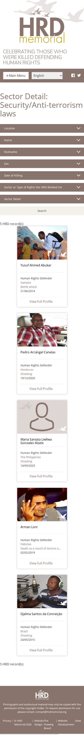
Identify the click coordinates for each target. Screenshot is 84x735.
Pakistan (26, 544)
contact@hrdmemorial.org (51, 712)
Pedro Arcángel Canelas (38, 352)
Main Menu (15, 75)
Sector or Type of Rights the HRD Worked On (33, 187)
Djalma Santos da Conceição (41, 614)
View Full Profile (41, 301)
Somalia (26, 282)
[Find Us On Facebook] (73, 75)
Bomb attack (29, 287)
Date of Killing (13, 175)
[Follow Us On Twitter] (79, 75)
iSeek (78, 720)
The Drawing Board (49, 724)
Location (9, 128)
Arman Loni (29, 527)
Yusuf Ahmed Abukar (36, 265)
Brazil (24, 631)
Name (8, 140)
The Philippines (31, 457)
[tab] (42, 130)
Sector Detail (12, 199)
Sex (6, 163)
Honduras (27, 369)
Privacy (7, 720)
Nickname (10, 152)
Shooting (26, 374)
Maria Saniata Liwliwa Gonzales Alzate (36, 441)
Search (42, 211)
